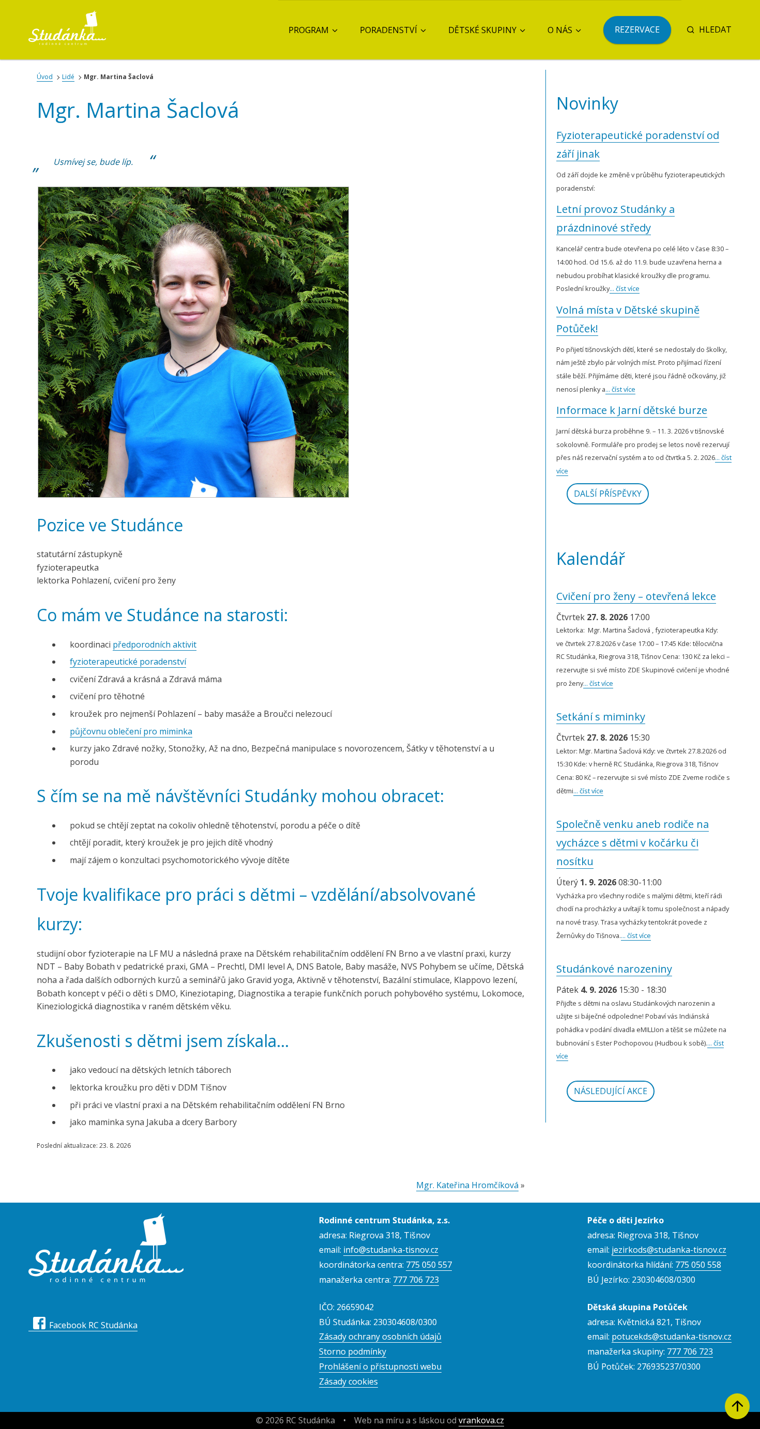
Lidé (68, 76)
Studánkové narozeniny (614, 969)
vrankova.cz (481, 1420)
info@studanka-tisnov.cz (390, 1249)
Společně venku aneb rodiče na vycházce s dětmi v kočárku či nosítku (632, 842)
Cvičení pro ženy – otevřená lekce (636, 596)
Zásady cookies (348, 1381)
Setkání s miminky (600, 717)
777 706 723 (416, 1279)
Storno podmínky (352, 1351)
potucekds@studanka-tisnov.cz (672, 1336)
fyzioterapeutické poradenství (128, 661)
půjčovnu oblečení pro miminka (131, 731)
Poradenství (388, 30)
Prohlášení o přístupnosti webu (380, 1366)
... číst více (625, 288)
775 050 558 (698, 1264)
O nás (560, 30)
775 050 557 (429, 1264)
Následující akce (610, 1091)
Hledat (715, 29)
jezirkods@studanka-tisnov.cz (669, 1249)
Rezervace (637, 29)
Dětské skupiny (482, 30)
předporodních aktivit (154, 644)
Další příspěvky (608, 493)
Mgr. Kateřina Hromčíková (467, 1185)
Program (308, 30)
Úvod (45, 76)
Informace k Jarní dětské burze (631, 410)
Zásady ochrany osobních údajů (380, 1336)
